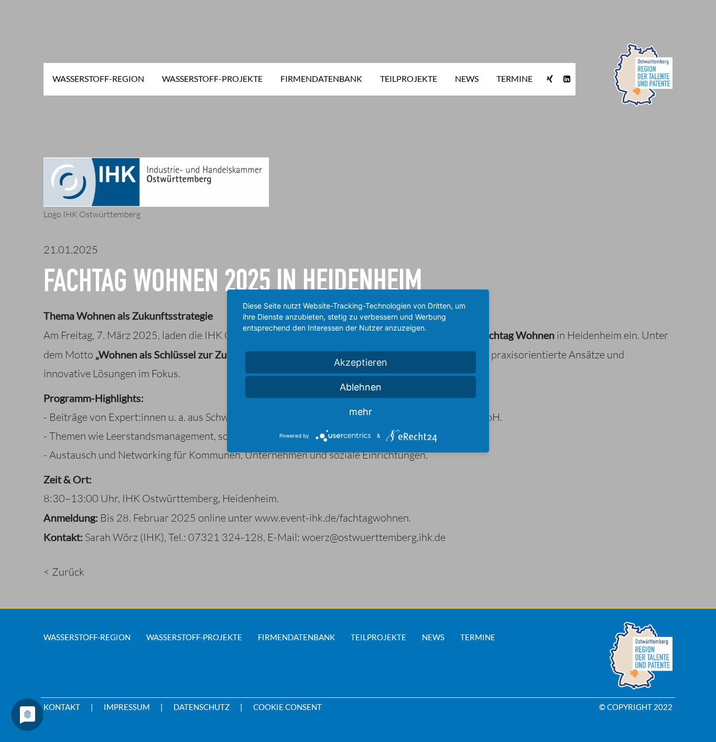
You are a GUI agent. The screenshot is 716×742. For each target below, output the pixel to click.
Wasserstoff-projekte (194, 637)
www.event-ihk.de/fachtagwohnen (332, 517)
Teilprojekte (378, 637)
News (433, 637)
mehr (360, 411)
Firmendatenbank (296, 637)
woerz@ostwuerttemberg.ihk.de (374, 537)
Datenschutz (201, 707)
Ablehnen (361, 387)
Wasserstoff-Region (87, 637)
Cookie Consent (287, 707)
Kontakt (62, 707)
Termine (477, 637)
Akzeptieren (360, 362)
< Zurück (64, 571)
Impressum (127, 707)
